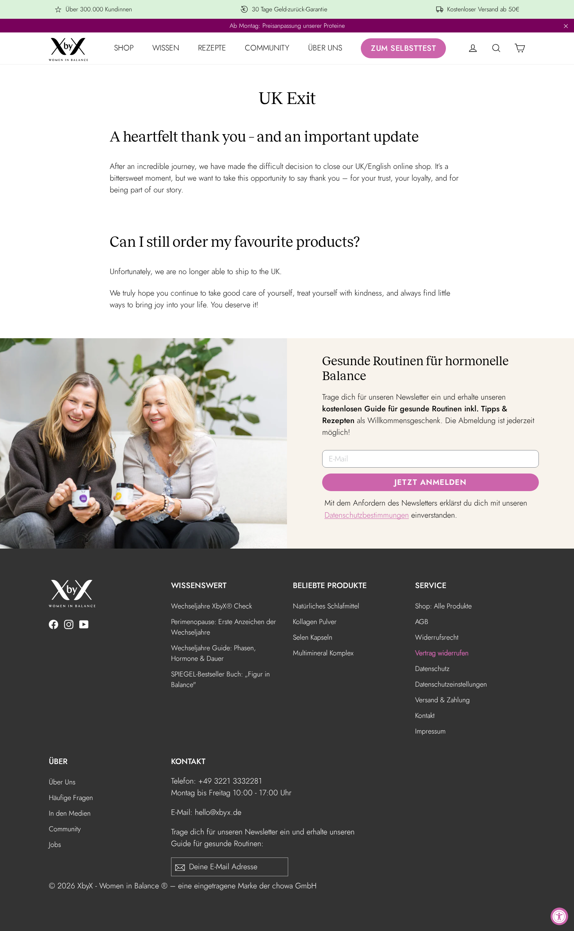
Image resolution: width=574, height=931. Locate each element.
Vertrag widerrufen (442, 653)
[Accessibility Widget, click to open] (559, 916)
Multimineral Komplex (323, 653)
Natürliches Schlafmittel (326, 606)
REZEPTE (212, 48)
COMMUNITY (267, 48)
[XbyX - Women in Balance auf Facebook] (53, 624)
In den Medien (70, 813)
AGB (421, 622)
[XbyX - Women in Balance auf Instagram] (68, 624)
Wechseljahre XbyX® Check (211, 606)
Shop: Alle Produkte (443, 606)
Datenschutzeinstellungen (451, 684)
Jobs (55, 845)
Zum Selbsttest (403, 48)
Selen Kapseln (312, 637)
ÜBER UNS (325, 48)
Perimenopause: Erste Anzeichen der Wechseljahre (223, 627)
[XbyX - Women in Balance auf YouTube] (84, 624)
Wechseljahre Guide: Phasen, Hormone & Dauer (213, 653)
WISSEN (165, 48)
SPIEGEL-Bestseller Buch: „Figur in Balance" (220, 679)
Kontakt (425, 715)
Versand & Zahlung (442, 700)
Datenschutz (432, 669)
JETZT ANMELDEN (430, 482)
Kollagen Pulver (315, 622)
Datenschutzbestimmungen (366, 515)
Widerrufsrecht (436, 637)
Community (65, 829)
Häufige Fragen (71, 798)
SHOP (124, 48)
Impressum (430, 731)
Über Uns (62, 782)
